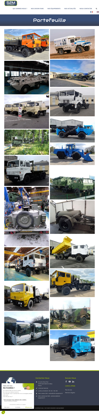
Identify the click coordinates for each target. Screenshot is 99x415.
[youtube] (70, 382)
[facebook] (66, 382)
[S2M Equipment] (10, 1)
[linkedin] (73, 382)
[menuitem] (91, 12)
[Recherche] (96, 8)
